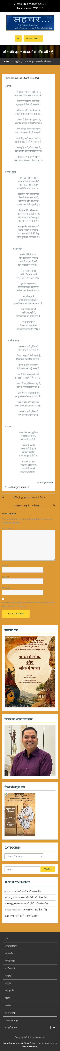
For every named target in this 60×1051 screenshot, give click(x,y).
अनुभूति (17, 487)
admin (36, 77)
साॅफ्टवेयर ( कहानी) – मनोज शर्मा (27, 505)
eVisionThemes (30, 1046)
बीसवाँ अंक (25, 487)
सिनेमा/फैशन (10, 1012)
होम (6, 938)
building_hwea (12, 903)
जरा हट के (9, 990)
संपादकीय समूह (11, 1020)
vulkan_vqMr (11, 897)
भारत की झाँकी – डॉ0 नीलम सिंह (28, 891)
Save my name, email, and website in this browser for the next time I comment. (28, 604)
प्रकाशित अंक (11, 1027)
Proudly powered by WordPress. (19, 1042)
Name (6, 565)
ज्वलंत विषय (10, 960)
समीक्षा (8, 1005)
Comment (8, 528)
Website (6, 587)
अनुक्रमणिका (11, 946)
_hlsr (7, 915)
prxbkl (8, 891)
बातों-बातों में (10, 968)
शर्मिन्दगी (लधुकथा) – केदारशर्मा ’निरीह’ (29, 497)
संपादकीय (9, 953)
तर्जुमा (7, 998)
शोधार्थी (8, 975)
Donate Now (33, 38)
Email (5, 576)
